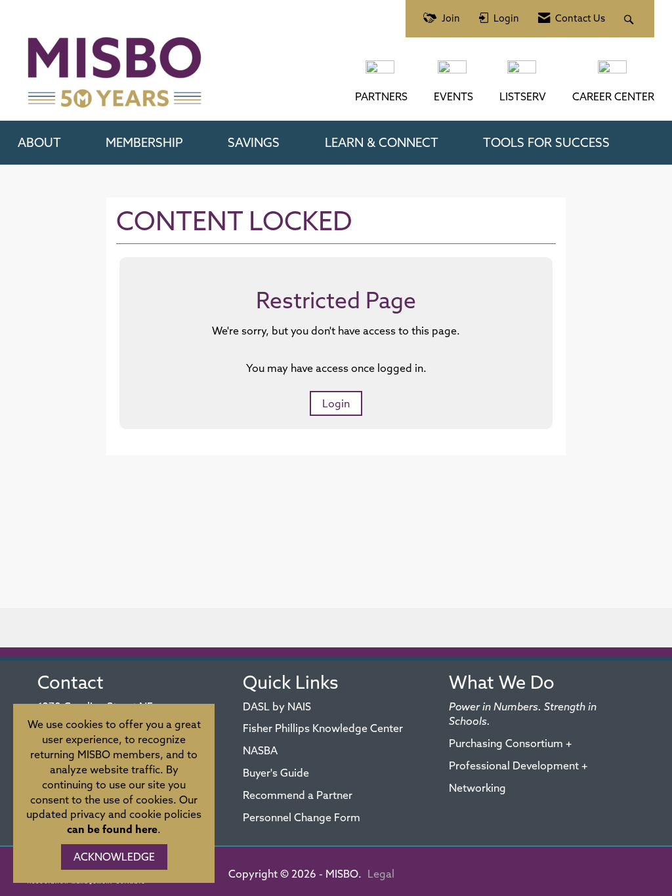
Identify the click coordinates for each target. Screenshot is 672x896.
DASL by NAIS (277, 706)
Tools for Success (546, 142)
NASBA (260, 750)
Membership (144, 142)
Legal (381, 873)
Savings (254, 142)
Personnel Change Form (301, 817)
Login (336, 403)
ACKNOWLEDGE (114, 856)
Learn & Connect (381, 142)
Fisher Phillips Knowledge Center (323, 728)
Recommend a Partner (297, 795)
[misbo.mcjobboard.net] (613, 73)
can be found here (112, 829)
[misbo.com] (381, 73)
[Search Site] (630, 19)
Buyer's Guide (276, 772)
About (39, 142)
